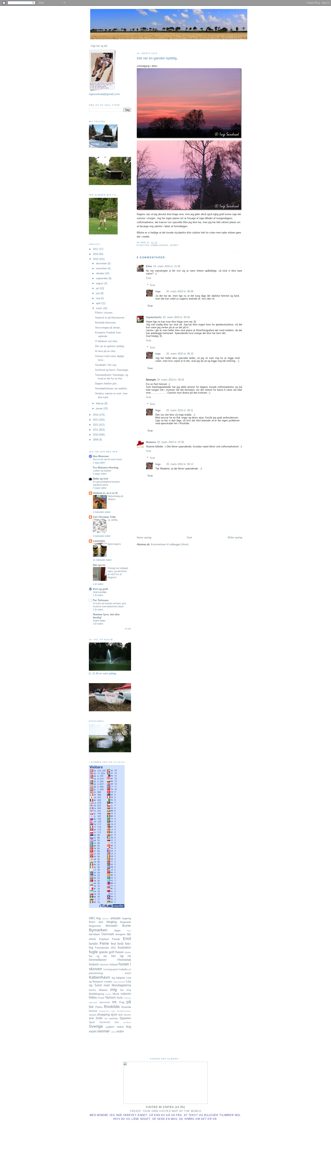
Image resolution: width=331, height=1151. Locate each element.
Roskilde (112, 1006)
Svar (148, 278)
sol (105, 1018)
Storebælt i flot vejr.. (106, 364)
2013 (96, 419)
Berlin (92, 922)
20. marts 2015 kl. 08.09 (179, 291)
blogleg (112, 921)
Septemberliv (154, 317)
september (102, 278)
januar (99, 408)
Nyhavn (110, 997)
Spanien (125, 1018)
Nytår (120, 997)
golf (111, 952)
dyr (129, 934)
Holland (113, 964)
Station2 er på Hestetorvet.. (110, 317)
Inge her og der (99, 45)
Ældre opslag (235, 537)
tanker (120, 1026)
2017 (96, 249)
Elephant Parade (109, 939)
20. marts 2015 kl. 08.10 (179, 353)
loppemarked (119, 982)
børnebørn (94, 934)
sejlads (92, 1014)
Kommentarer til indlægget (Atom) (169, 544)
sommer (113, 1018)
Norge (101, 997)
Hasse (119, 952)
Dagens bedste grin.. (106, 383)
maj (98, 298)
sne (91, 1018)
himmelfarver (159, 245)
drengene (120, 934)
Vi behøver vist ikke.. (107, 341)
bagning (126, 918)
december (102, 263)
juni (98, 293)
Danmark (108, 934)
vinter (120, 1031)
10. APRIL (113, 520)
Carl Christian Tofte (104, 517)
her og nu (121, 956)
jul (130, 969)
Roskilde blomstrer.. (106, 322)
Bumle (126, 925)
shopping (103, 1014)
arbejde (115, 918)
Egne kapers (114, 544)
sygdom (110, 1026)
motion (108, 994)
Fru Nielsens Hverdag (105, 467)
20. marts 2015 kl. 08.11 (179, 410)
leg (113, 977)
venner (103, 1031)
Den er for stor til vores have (107, 459)
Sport (92, 1022)
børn (129, 931)
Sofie (99, 1018)
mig (113, 989)
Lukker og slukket (102, 470)
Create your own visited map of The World (165, 1111)
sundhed (127, 1022)
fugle (93, 952)
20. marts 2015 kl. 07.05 (170, 442)
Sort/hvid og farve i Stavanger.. (112, 369)
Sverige (96, 1026)
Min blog (125, 990)
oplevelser (104, 1002)
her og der (98, 956)
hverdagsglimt (110, 969)
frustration (124, 947)
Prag (121, 1002)
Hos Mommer (101, 456)
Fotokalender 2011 (105, 947)
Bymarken (98, 930)
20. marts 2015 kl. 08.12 (179, 464)
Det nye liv (99, 565)
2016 (96, 254)
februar (100, 403)
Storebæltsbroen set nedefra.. (111, 388)
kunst (128, 973)
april (98, 303)
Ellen (149, 266)
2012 (96, 424)
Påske (98, 1007)
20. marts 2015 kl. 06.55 (170, 379)
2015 (96, 259)
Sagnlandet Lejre (107, 1011)
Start (189, 537)
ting (128, 1026)
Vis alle (128, 629)
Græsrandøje (100, 592)
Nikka (93, 997)
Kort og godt (100, 589)
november (102, 268)
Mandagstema (121, 985)
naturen (126, 993)
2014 (96, 414)
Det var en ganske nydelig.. (158, 58)
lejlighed (120, 977)
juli (98, 288)
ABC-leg (95, 918)
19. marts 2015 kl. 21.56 (166, 266)
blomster (111, 925)
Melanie (103, 990)
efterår (92, 939)
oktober (100, 273)
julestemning (96, 973)
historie (94, 964)
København (99, 977)
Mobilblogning (96, 993)
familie (93, 943)
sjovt (114, 1014)
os (114, 1002)
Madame (151, 442)
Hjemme (104, 964)
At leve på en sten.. (106, 351)
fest (113, 943)
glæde (103, 952)
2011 (96, 429)
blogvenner (95, 925)
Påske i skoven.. (104, 312)
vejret (174, 245)
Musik (116, 993)
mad (107, 985)
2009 (96, 439)
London (108, 981)
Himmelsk (124, 959)
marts (99, 308)
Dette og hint (100, 478)
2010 (96, 434)
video (113, 1032)
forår (120, 943)
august (100, 283)
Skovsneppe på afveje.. (108, 327)
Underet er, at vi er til (105, 493)
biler (101, 922)
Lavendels (99, 540)
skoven (127, 1014)
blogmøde (125, 922)
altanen (105, 919)
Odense (127, 998)
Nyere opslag (144, 537)
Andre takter (99, 620)
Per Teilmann (101, 600)
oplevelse (93, 1002)
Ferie (104, 943)
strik (117, 1022)
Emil (127, 938)
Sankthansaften (124, 1011)
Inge (158, 291)
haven (128, 952)
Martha (92, 990)
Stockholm (104, 1022)
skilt (120, 1014)
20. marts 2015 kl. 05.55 (176, 317)
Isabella (123, 969)
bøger (117, 930)
